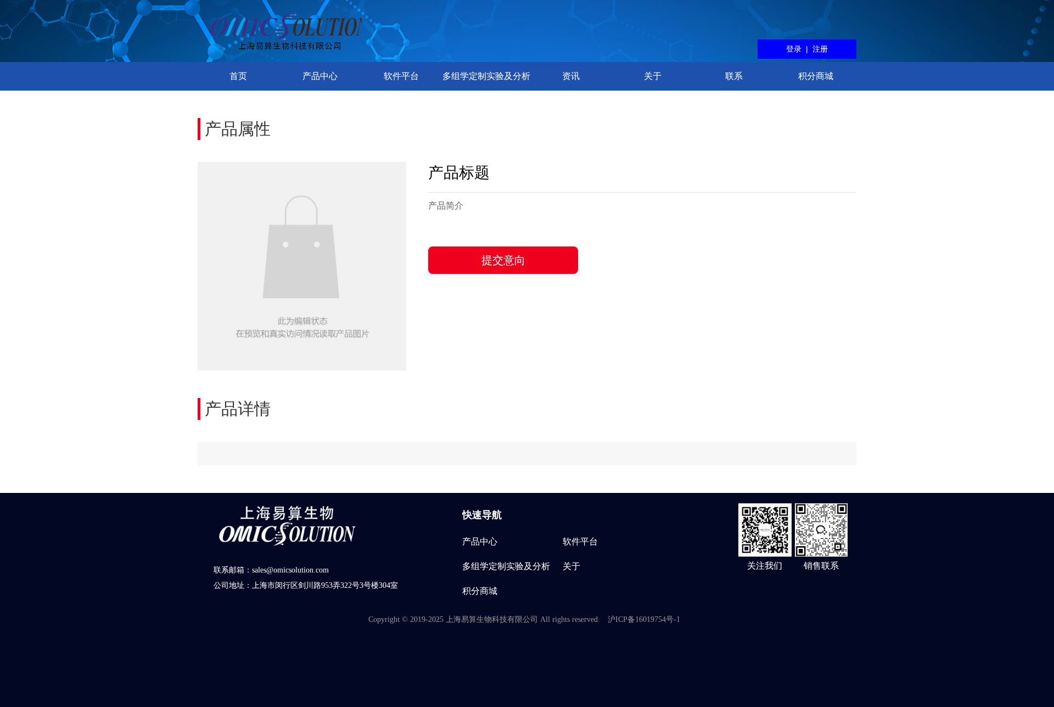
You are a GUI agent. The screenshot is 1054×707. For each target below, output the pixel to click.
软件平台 (401, 76)
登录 (793, 48)
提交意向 (503, 260)
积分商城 (815, 76)
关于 (652, 76)
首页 (238, 76)
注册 (820, 48)
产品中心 (320, 76)
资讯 (571, 76)
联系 (734, 76)
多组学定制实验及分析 (486, 76)
